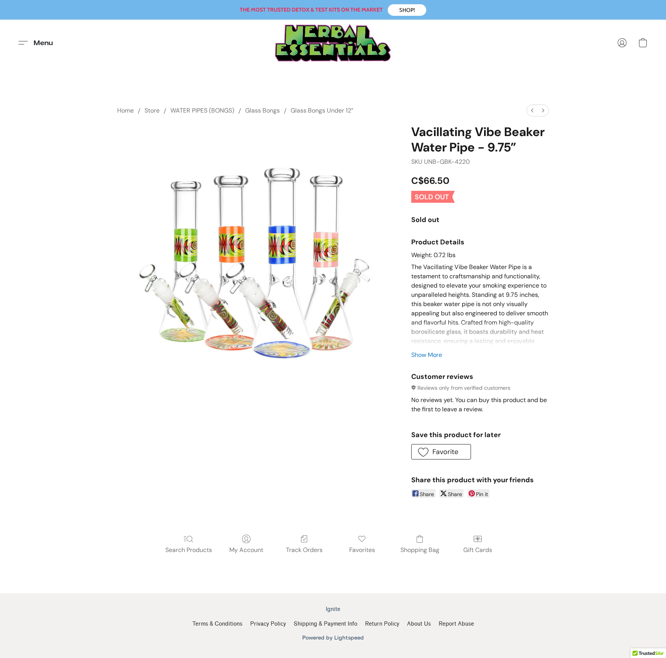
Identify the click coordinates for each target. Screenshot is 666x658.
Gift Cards (477, 550)
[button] (407, 10)
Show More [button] (426, 355)
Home (125, 110)
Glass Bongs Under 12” (322, 110)
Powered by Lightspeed (333, 637)
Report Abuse (456, 624)
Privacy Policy (268, 624)
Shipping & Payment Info (325, 624)
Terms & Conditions (217, 624)
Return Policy (382, 624)
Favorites (362, 550)
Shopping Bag (419, 550)
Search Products (188, 550)
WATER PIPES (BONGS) (202, 110)
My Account (246, 550)
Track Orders (304, 550)
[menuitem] (532, 110)
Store (152, 110)
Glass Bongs (262, 110)
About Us (419, 624)
